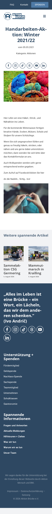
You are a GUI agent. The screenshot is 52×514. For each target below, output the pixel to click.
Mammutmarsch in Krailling (36, 269)
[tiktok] (22, 65)
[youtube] (36, 65)
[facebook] (8, 65)
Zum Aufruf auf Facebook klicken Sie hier (24, 172)
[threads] (29, 65)
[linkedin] (43, 65)
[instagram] (15, 65)
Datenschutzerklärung (32, 491)
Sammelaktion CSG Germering (12, 269)
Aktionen (31, 53)
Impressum (12, 491)
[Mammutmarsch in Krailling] (38, 247)
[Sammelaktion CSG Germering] (14, 247)
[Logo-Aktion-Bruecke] (14, 13)
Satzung (26, 495)
